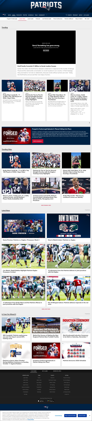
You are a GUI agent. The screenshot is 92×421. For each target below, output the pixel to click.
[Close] (89, 415)
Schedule (39, 389)
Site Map (25, 394)
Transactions (39, 387)
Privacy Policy (31, 419)
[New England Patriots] (46, 407)
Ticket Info (52, 377)
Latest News (25, 377)
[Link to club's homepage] (4, 15)
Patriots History (26, 389)
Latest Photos (25, 384)
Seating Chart (52, 387)
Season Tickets (52, 382)
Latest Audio (25, 382)
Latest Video (25, 380)
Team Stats (39, 384)
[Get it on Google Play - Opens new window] (50, 401)
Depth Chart (39, 380)
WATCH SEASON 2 (37, 141)
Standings (39, 391)
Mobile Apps (66, 387)
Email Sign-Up (67, 382)
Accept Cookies (82, 415)
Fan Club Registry (66, 380)
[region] (46, 415)
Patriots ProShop (66, 377)
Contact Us (67, 394)
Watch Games (52, 391)
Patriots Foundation (25, 387)
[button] (46, 50)
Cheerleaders (25, 391)
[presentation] (89, 123)
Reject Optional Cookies (70, 415)
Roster (39, 377)
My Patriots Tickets (52, 380)
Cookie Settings (58, 415)
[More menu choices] (46, 15)
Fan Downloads (67, 384)
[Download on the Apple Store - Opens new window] (40, 401)
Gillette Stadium (52, 389)
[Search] (66, 15)
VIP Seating (52, 384)
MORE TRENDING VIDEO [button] (46, 205)
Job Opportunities (66, 391)
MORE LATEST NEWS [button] (46, 309)
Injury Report (39, 382)
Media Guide (66, 389)
